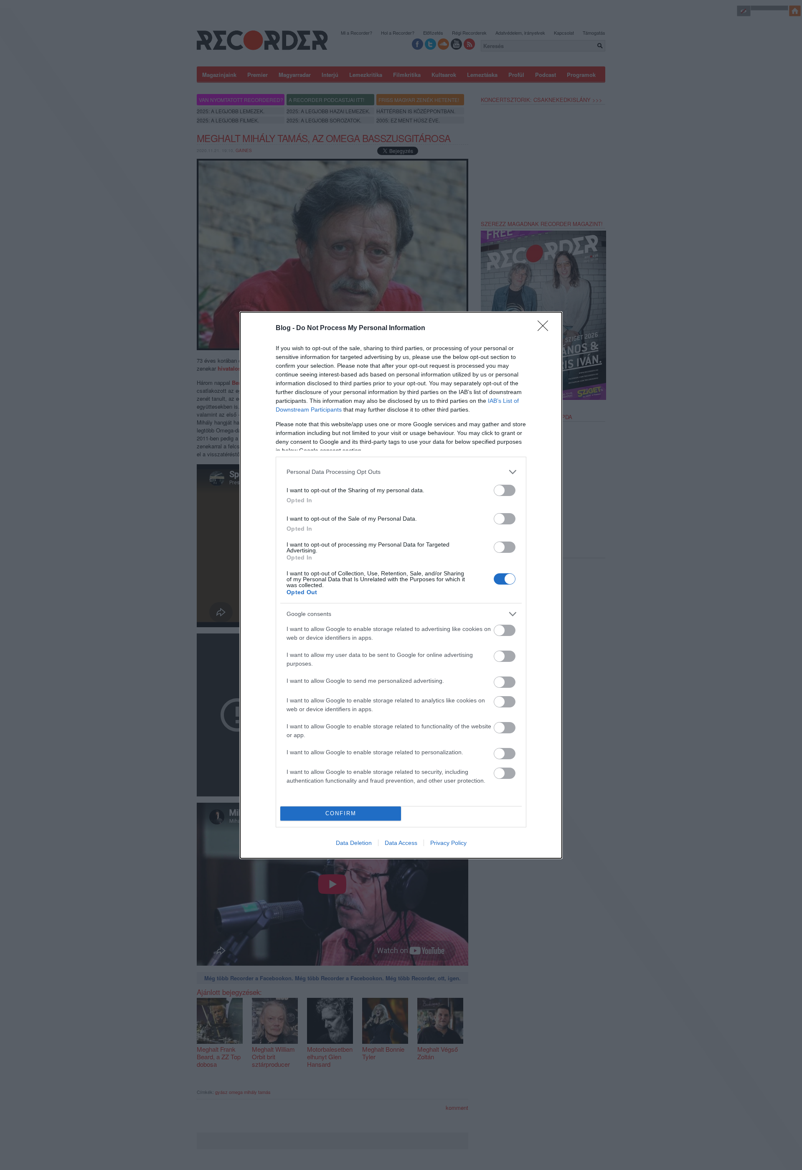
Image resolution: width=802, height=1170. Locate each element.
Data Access (401, 842)
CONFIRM (340, 813)
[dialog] (401, 585)
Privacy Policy (448, 842)
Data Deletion (354, 842)
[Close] (545, 328)
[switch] (504, 490)
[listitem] (401, 472)
